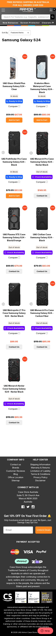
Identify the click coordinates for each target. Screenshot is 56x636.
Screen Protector (30, 23)
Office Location (15, 477)
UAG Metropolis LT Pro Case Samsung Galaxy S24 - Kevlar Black (14, 313)
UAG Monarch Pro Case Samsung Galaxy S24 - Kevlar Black (42, 162)
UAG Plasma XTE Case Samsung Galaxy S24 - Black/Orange (14, 237)
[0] (49, 10)
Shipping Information (40, 464)
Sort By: (5, 33)
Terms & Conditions (40, 474)
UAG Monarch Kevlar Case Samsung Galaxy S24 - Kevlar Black (14, 389)
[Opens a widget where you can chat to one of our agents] (45, 631)
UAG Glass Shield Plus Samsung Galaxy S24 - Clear (14, 86)
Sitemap (16, 480)
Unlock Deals (44, 530)
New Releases (10, 23)
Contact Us (42, 196)
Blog (15, 474)
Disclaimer (40, 480)
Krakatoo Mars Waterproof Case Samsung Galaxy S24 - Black (41, 87)
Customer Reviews (15, 471)
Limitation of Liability (40, 471)
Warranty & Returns (40, 467)
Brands (15, 467)
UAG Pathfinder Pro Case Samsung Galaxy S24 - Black (14, 162)
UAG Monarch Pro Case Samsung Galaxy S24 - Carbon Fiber (42, 313)
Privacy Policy (40, 477)
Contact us (15, 464)
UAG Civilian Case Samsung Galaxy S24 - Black (41, 237)
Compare (13, 106)
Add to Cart (14, 120)
